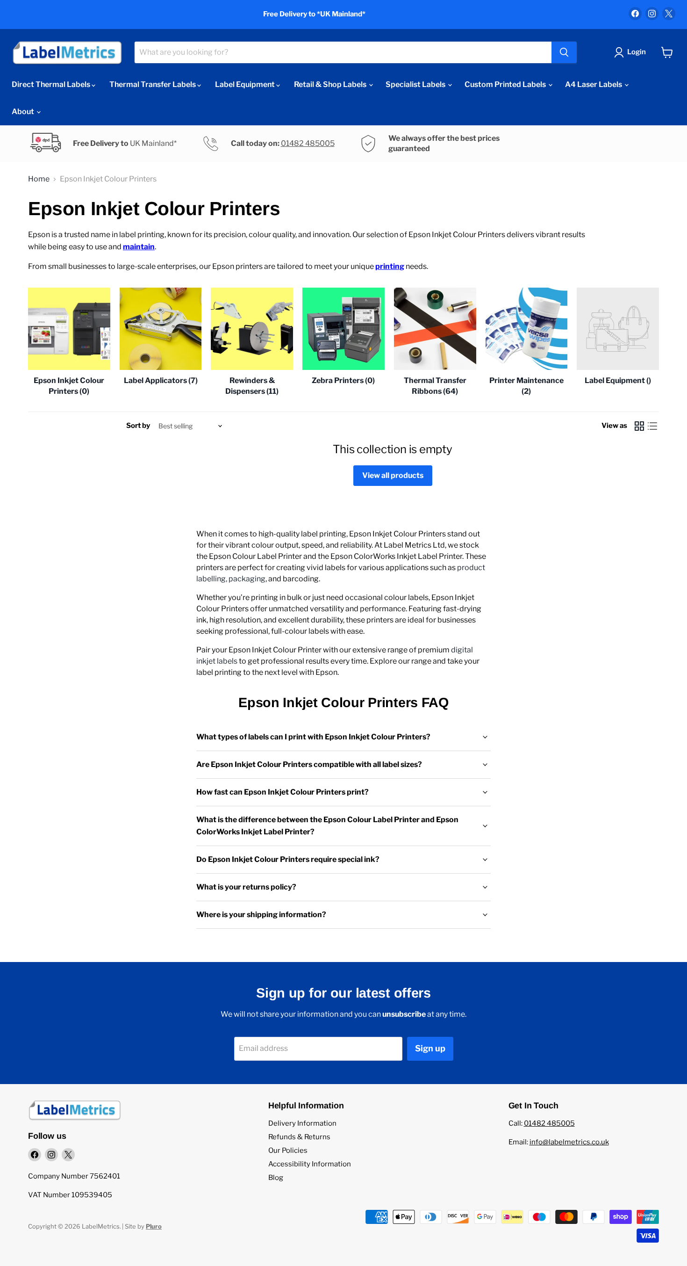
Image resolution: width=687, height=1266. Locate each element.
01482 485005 (308, 143)
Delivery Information (302, 1123)
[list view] (652, 426)
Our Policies (288, 1150)
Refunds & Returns (299, 1137)
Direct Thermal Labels (52, 84)
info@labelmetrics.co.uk (569, 1142)
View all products (392, 475)
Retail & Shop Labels (331, 84)
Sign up (430, 1048)
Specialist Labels (416, 84)
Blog (275, 1177)
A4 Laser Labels (594, 84)
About (24, 111)
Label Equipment (245, 84)
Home (39, 179)
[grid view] (639, 426)
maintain (139, 246)
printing (389, 266)
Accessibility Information (309, 1164)
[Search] (564, 52)
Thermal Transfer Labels (153, 84)
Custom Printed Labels (506, 84)
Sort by (138, 426)
